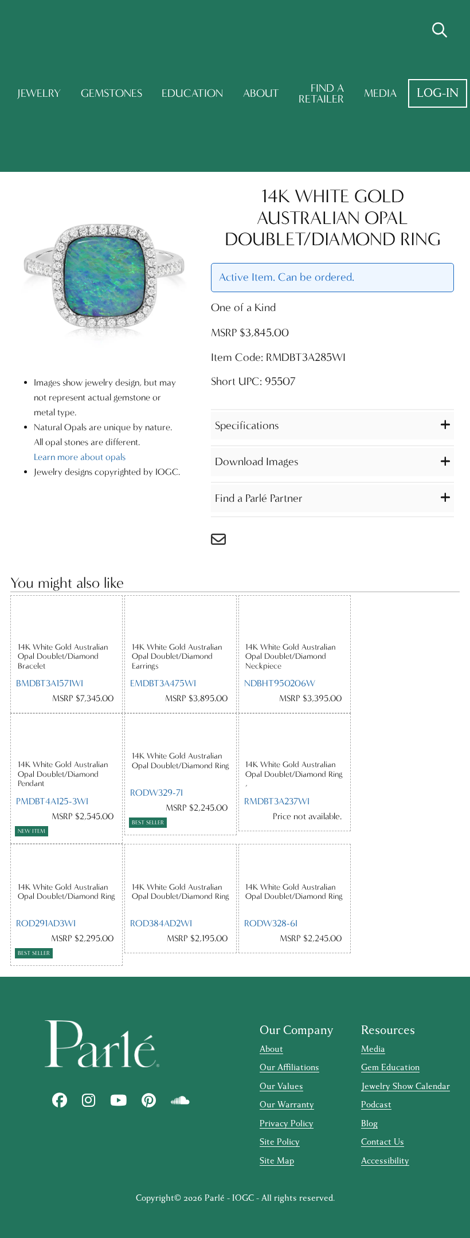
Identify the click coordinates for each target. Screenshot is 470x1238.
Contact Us (382, 1142)
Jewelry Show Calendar (405, 1086)
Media (380, 93)
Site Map (277, 1161)
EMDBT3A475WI (163, 683)
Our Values (281, 1086)
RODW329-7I (156, 792)
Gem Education (390, 1068)
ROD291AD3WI (46, 923)
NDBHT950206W (279, 683)
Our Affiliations (289, 1068)
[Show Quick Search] (439, 30)
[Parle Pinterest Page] (148, 1100)
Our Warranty (287, 1105)
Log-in (438, 93)
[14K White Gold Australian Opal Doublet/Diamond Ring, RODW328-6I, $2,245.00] (294, 863)
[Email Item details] (224, 542)
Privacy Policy (287, 1124)
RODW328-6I (270, 923)
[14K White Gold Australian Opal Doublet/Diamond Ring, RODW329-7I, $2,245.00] (180, 732)
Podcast (376, 1105)
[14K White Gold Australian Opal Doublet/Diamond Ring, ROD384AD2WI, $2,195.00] (180, 863)
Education (192, 93)
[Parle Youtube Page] (118, 1100)
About (261, 93)
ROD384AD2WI (161, 923)
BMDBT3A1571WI (49, 683)
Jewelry (39, 93)
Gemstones (111, 93)
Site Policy (280, 1142)
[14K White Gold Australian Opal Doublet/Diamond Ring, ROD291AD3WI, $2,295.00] (66, 863)
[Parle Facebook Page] (60, 1100)
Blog (369, 1124)
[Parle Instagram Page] (89, 1100)
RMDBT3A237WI (277, 801)
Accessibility (385, 1161)
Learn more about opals (80, 456)
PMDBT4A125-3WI (52, 801)
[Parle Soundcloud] (180, 1100)
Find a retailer (321, 93)
